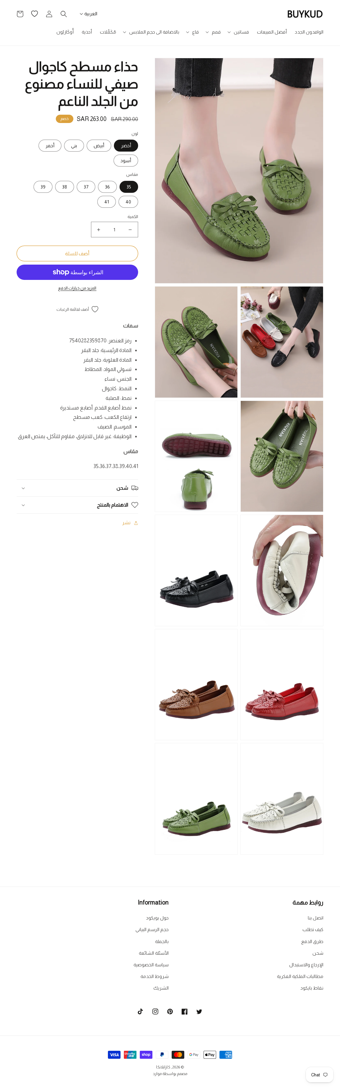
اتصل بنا (315, 917)
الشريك (161, 988)
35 (129, 186)
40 (128, 201)
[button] (239, 32)
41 (106, 201)
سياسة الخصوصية (151, 964)
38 (64, 186)
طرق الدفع (312, 941)
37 (86, 186)
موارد (157, 1073)
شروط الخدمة (154, 976)
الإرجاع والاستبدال (306, 964)
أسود (126, 160)
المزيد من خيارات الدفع (77, 288)
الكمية (133, 216)
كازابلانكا (163, 1067)
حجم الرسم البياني (152, 929)
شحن (317, 953)
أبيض (99, 145)
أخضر (126, 145)
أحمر (49, 145)
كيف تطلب (312, 929)
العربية (90, 13)
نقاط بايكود (311, 988)
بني (74, 145)
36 (107, 186)
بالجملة (162, 941)
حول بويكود (157, 917)
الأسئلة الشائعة (154, 953)
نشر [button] (126, 522)
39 (43, 186)
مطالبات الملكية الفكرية (300, 976)
